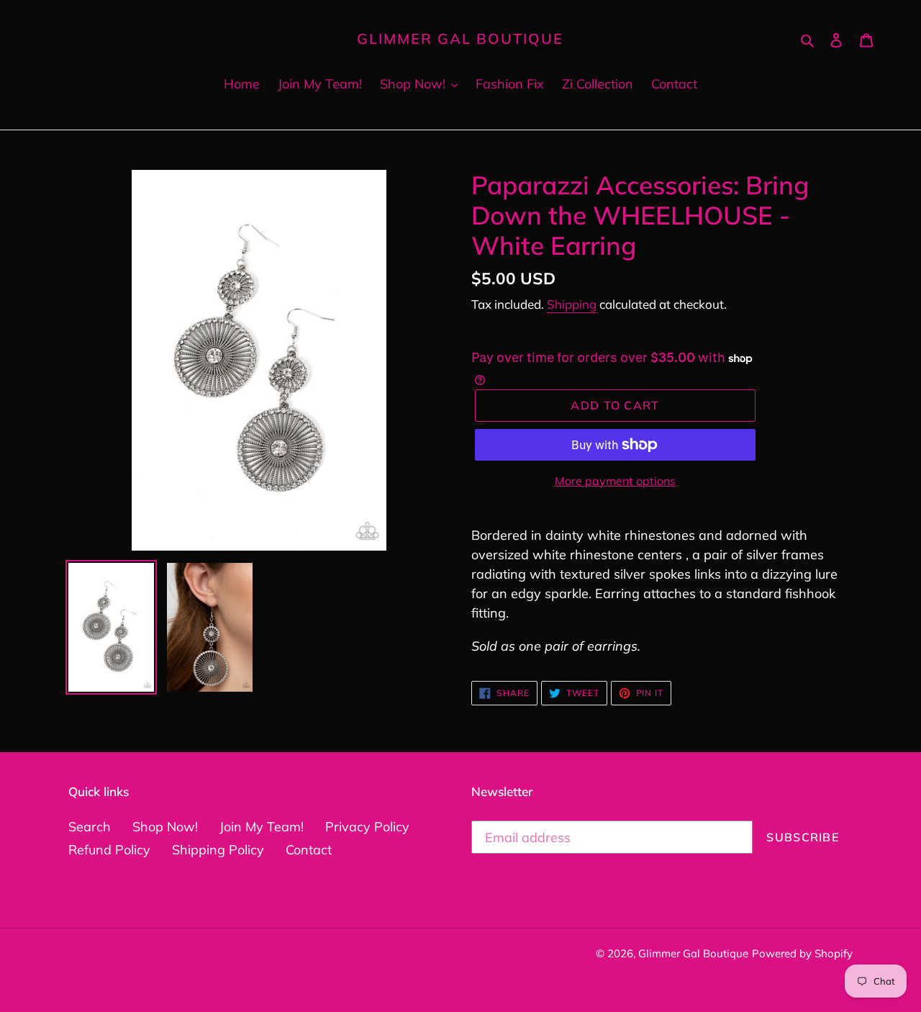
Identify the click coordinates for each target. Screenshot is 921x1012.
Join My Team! (261, 826)
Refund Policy (109, 849)
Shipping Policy (218, 849)
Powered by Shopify (802, 953)
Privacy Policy (367, 826)
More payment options (615, 481)
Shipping (571, 304)
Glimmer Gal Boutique (460, 39)
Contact (309, 849)
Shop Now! (165, 826)
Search (89, 826)
